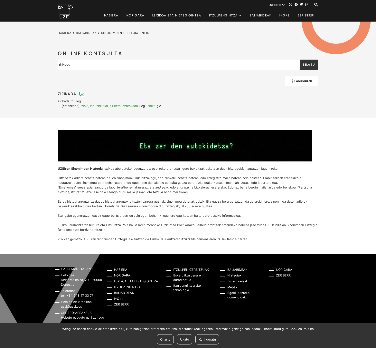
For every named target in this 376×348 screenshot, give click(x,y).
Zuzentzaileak (237, 281)
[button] (276, 5)
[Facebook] (296, 4)
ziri (92, 106)
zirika (151, 106)
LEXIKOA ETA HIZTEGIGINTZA (136, 281)
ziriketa (115, 106)
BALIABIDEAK (86, 32)
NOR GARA (122, 275)
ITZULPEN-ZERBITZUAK (191, 270)
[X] (290, 4)
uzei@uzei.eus (71, 306)
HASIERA (64, 32)
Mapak (232, 287)
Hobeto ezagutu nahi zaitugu (82, 317)
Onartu (165, 339)
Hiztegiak (234, 275)
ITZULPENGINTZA (127, 287)
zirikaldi (102, 106)
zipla (84, 106)
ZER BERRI (121, 304)
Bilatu (309, 64)
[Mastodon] (301, 4)
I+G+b (118, 299)
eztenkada (130, 106)
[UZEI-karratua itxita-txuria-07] (65, 11)
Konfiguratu (207, 339)
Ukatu (184, 339)
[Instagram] (306, 4)
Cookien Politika (301, 329)
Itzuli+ (221, 239)
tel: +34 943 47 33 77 (77, 295)
